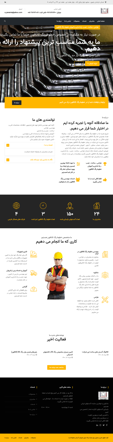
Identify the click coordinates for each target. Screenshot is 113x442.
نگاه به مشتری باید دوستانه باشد (41, 159)
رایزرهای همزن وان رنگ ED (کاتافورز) (24, 352)
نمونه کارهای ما (92, 64)
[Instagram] (100, 425)
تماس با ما (67, 21)
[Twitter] (104, 425)
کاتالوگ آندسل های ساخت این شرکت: (95, 352)
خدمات (84, 21)
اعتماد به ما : (48, 145)
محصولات (77, 21)
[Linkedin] (5, 2)
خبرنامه (79, 64)
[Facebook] (106, 425)
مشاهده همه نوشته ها (56, 367)
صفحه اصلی (101, 21)
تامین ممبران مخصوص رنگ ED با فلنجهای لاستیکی (58, 353)
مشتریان (91, 21)
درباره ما (59, 21)
